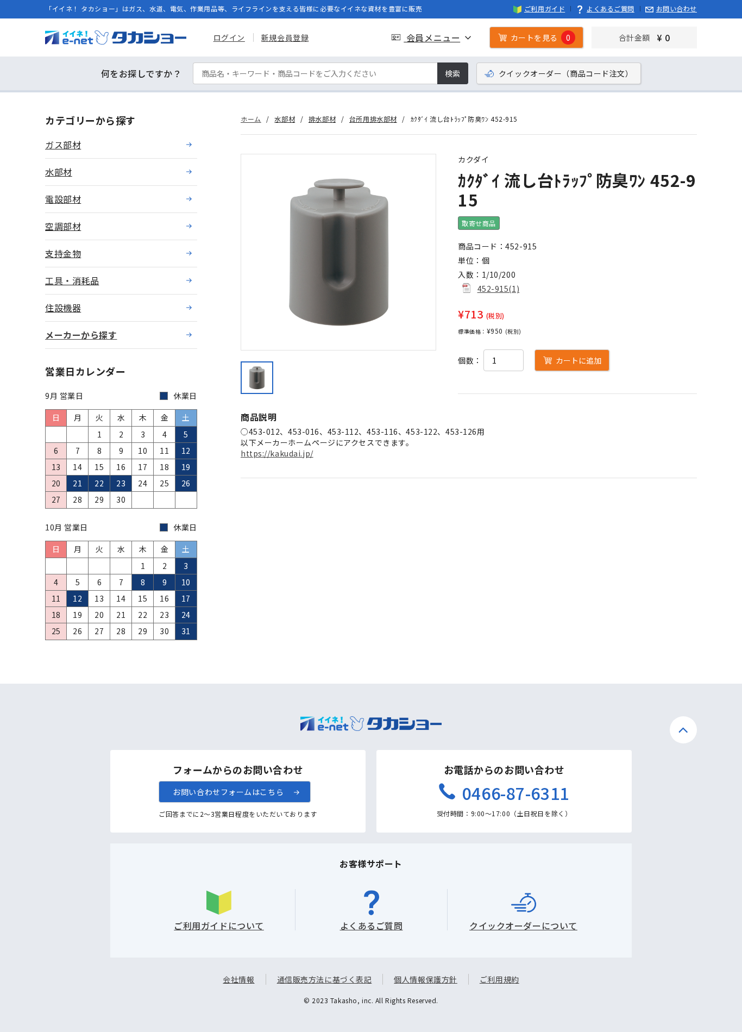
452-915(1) (498, 288)
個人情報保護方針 (425, 979)
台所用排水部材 (373, 118)
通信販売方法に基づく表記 (324, 979)
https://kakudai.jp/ (277, 453)
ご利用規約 (499, 979)
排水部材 (322, 118)
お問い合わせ (676, 8)
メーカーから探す (81, 334)
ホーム (251, 118)
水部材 (284, 118)
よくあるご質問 (610, 8)
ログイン (229, 37)
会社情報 (238, 979)
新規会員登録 (285, 37)
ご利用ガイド (544, 8)
